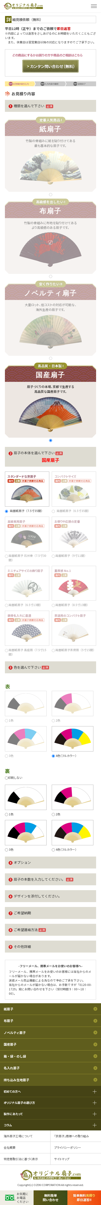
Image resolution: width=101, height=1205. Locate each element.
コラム (8, 1125)
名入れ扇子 (12, 1068)
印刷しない (15, 777)
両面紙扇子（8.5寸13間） (72, 605)
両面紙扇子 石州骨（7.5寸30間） (27, 557)
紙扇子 (8, 1009)
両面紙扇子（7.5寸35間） (27, 511)
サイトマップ (61, 1159)
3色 (11, 755)
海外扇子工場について (18, 1136)
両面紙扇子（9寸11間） (71, 555)
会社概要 (9, 1147)
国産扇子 (10, 1044)
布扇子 (8, 1020)
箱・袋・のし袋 (15, 1056)
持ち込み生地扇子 (16, 1080)
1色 (11, 720)
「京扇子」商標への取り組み (71, 1136)
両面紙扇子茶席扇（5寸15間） (75, 650)
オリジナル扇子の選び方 (19, 1102)
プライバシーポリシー (67, 1147)
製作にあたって (13, 1114)
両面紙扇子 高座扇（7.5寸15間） (27, 652)
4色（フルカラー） (66, 755)
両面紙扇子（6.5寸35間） (74, 511)
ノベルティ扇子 (15, 1032)
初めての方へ (12, 1091)
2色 (58, 720)
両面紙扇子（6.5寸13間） (26, 605)
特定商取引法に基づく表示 (21, 1159)
